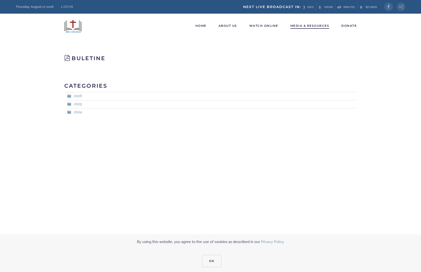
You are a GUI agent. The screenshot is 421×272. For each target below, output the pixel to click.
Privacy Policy (272, 242)
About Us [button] (228, 26)
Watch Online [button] (263, 26)
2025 (78, 104)
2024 (78, 112)
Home (200, 26)
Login (67, 7)
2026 (78, 96)
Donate (349, 26)
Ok (211, 261)
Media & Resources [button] (309, 26)
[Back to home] (74, 26)
